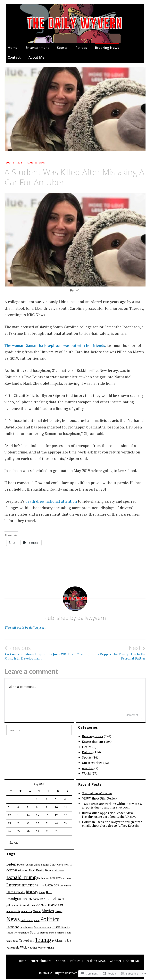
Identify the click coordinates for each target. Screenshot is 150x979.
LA (39, 905)
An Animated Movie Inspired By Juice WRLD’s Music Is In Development (38, 652)
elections (66, 877)
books (21, 864)
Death (40, 870)
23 (47, 823)
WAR (23, 947)
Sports (62, 47)
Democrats (52, 870)
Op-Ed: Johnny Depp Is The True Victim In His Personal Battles (111, 652)
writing (50, 947)
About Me (36, 57)
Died (61, 870)
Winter (42, 947)
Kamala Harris (30, 905)
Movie (37, 911)
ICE (49, 892)
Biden (11, 864)
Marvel (44, 905)
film (41, 885)
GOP (56, 885)
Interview (33, 899)
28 (28, 831)
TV (53, 941)
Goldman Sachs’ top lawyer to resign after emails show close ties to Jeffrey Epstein (112, 824)
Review (38, 927)
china (37, 864)
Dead (32, 870)
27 (18, 831)
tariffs (9, 940)
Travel (24, 940)
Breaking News (107, 47)
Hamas (11, 892)
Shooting (17, 932)
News (13, 919)
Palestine (27, 920)
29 (37, 831)
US (69, 940)
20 (18, 823)
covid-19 (67, 864)
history (32, 891)
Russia (56, 927)
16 (47, 815)
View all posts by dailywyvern (25, 627)
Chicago (29, 864)
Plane (36, 920)
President (12, 927)
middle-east (55, 905)
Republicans (26, 927)
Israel (51, 898)
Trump (43, 939)
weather (88, 768)
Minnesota (26, 911)
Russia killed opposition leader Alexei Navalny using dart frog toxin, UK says (109, 815)
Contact (14, 57)
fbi (36, 885)
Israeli (60, 899)
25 (65, 823)
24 (56, 823)
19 (9, 823)
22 (37, 823)
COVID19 (11, 870)
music (58, 911)
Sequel (9, 932)
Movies (48, 910)
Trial (31, 940)
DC (26, 870)
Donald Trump (21, 877)
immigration (16, 898)
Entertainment (37, 47)
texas (15, 941)
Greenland (65, 885)
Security (65, 927)
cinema (44, 864)
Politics (81, 47)
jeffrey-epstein (14, 905)
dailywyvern (36, 162)
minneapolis (13, 911)
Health (87, 747)
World (86, 773)
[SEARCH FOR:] (39, 730)
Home (13, 47)
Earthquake (43, 877)
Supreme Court (63, 932)
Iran (42, 899)
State (51, 932)
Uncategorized (92, 762)
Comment (132, 715)
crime (21, 870)
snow (26, 932)
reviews (46, 927)
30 (47, 831)
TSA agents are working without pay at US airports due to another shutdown (112, 805)
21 (28, 823)
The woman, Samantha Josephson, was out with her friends (54, 345)
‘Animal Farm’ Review (97, 793)
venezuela (12, 947)
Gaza (49, 885)
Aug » (14, 842)
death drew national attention (51, 501)
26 (9, 831)
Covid (60, 864)
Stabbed (44, 932)
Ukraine (60, 941)
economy (55, 878)
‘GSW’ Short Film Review (99, 798)
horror (42, 892)
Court (53, 864)
